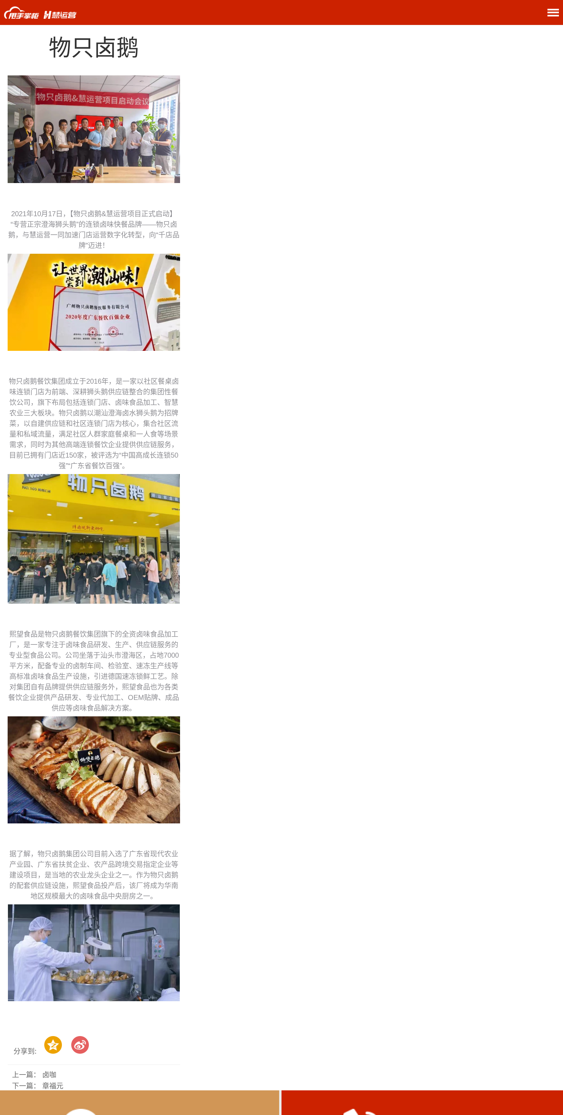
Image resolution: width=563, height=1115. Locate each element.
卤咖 (49, 1075)
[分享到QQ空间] (53, 1045)
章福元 (52, 1086)
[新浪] (80, 1045)
